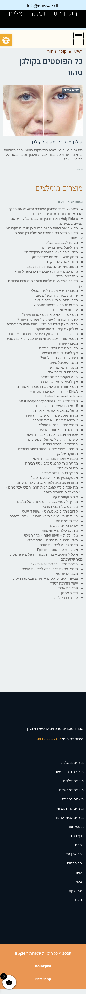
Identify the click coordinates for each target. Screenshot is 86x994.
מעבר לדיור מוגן (66, 574)
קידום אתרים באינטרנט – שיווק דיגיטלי (50, 511)
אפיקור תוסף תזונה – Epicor (57, 550)
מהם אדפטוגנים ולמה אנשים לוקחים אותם (47, 483)
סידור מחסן (69, 593)
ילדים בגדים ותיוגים (64, 526)
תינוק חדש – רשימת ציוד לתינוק (55, 257)
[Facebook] (9, 23)
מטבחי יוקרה (68, 343)
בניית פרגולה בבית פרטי (60, 507)
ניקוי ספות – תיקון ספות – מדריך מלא (51, 535)
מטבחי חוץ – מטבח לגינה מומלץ (54, 291)
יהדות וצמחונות (67, 521)
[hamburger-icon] (78, 35)
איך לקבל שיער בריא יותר (59, 247)
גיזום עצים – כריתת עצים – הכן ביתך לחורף (46, 271)
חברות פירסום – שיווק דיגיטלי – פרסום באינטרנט (42, 334)
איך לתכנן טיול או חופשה (60, 353)
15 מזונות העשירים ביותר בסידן (55, 406)
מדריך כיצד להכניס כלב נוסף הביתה (51, 463)
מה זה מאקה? (67, 468)
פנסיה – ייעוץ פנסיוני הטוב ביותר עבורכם (48, 449)
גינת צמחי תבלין (66, 276)
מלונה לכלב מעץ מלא (62, 243)
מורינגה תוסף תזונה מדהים (58, 430)
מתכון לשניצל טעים (64, 363)
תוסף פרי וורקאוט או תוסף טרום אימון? (50, 315)
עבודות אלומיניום (65, 310)
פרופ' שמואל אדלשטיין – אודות (55, 411)
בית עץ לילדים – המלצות (60, 531)
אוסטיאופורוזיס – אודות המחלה (55, 420)
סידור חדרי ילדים (65, 598)
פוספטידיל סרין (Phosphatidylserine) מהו (48, 401)
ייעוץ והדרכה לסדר (64, 583)
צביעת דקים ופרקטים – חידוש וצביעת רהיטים (45, 579)
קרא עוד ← (77, 169)
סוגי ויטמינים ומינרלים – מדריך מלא (52, 540)
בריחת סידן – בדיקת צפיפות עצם (54, 564)
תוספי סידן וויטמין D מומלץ (58, 425)
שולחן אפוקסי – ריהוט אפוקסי (56, 329)
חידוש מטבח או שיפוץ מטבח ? (56, 305)
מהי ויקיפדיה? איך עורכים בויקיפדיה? (51, 252)
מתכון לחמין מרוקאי (63, 367)
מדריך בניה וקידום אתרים (59, 473)
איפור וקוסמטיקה (65, 497)
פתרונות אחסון (67, 588)
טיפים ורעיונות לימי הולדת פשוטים (53, 439)
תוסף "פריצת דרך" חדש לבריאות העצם (50, 569)
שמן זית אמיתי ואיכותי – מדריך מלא (52, 435)
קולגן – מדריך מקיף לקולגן (57, 142)
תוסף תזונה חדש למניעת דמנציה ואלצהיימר (46, 387)
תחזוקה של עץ (67, 454)
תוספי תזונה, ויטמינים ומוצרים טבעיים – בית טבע (42, 339)
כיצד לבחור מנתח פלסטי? (59, 358)
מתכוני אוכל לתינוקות (62, 262)
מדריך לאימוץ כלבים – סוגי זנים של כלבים (47, 502)
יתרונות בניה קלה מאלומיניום (57, 295)
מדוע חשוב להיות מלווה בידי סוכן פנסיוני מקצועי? (42, 228)
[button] (6, 40)
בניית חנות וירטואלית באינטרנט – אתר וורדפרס (44, 516)
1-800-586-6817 (48, 739)
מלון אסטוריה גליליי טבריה (58, 348)
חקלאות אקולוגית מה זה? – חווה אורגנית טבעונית (42, 324)
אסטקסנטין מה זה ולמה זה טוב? (54, 478)
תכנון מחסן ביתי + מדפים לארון (55, 300)
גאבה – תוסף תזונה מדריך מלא (55, 459)
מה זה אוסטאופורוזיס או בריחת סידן (52, 415)
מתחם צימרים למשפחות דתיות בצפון (51, 267)
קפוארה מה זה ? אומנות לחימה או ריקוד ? (47, 319)
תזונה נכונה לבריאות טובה (59, 545)
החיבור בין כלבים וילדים (60, 444)
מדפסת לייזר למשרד (63, 372)
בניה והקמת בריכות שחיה (59, 377)
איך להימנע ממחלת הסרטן (58, 382)
